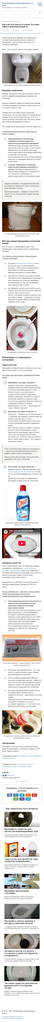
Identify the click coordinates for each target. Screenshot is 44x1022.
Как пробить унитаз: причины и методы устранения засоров (19, 922)
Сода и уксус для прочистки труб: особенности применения (21, 860)
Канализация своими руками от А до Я (17, 4)
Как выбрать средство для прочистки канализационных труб (21, 830)
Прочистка (15, 30)
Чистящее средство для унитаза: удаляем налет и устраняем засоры (21, 985)
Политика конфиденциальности (13, 1016)
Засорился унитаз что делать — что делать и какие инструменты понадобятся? (21, 953)
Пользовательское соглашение (12, 1018)
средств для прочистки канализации (21, 472)
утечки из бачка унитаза (25, 263)
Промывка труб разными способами (16, 892)
